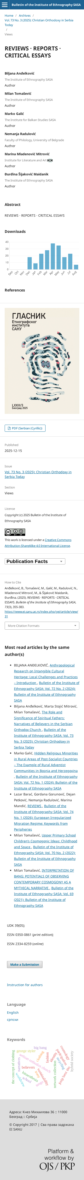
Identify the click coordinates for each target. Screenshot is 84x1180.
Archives (25, 15)
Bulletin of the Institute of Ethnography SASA (46, 5)
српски (12, 1019)
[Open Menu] (4, 4)
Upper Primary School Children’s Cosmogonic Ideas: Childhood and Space (45, 841)
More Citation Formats (23, 626)
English (13, 1012)
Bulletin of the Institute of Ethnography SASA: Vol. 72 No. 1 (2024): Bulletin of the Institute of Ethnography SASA (45, 782)
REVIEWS (35, 806)
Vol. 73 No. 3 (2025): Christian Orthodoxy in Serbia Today (39, 22)
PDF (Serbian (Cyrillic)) (26, 428)
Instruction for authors (25, 985)
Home (9, 15)
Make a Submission (24, 964)
